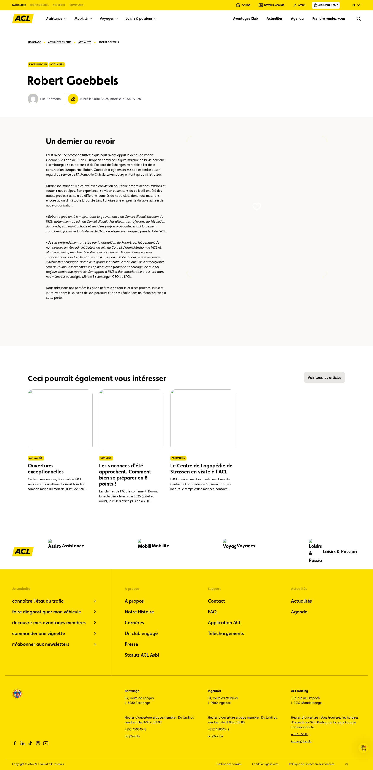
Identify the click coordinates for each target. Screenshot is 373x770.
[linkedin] (22, 743)
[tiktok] (30, 743)
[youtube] (45, 743)
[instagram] (38, 743)
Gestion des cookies (229, 764)
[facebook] (14, 743)
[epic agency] (346, 764)
